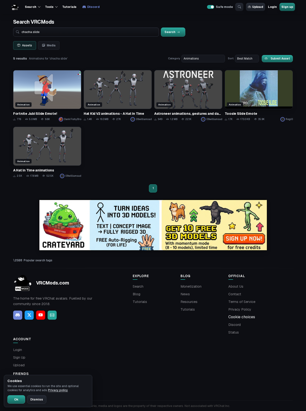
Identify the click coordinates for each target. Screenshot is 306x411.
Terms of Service (241, 302)
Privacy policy (58, 390)
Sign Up (19, 357)
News (185, 294)
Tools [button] (49, 7)
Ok (16, 399)
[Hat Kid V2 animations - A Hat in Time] (118, 95)
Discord (93, 7)
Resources (188, 302)
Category (174, 58)
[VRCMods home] (15, 7)
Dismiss (36, 399)
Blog (136, 294)
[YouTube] (40, 315)
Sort (231, 58)
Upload (257, 7)
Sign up (287, 7)
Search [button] (30, 7)
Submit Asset (280, 58)
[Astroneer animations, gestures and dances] (188, 95)
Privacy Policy (239, 309)
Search (138, 286)
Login (272, 7)
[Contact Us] (52, 315)
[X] (29, 315)
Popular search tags (38, 260)
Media (51, 45)
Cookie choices (241, 316)
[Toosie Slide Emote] (259, 95)
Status (233, 332)
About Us (235, 286)
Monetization (191, 286)
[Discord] (17, 315)
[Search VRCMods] (239, 7)
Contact (234, 294)
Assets (27, 45)
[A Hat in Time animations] (47, 152)
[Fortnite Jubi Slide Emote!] (47, 95)
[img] (153, 225)
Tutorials (69, 7)
